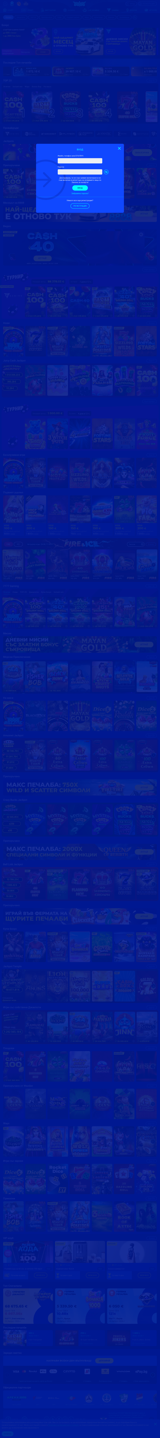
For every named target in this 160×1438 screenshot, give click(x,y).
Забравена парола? (80, 193)
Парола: (61, 167)
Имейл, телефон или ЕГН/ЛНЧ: (71, 156)
